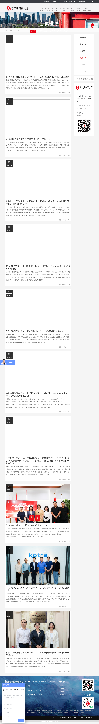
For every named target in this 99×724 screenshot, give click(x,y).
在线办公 (61, 689)
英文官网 (61, 695)
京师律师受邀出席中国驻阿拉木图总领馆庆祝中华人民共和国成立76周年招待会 (38, 267)
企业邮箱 (61, 692)
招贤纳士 (79, 9)
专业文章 (83, 71)
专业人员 (71, 9)
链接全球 (18, 30)
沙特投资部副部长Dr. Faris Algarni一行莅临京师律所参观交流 (35, 330)
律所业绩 (83, 44)
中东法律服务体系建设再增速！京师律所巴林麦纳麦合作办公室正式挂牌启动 (37, 653)
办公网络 (87, 9)
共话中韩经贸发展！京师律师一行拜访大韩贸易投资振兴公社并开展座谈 (37, 589)
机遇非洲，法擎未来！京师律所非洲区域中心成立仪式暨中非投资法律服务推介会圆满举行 (37, 202)
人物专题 (83, 65)
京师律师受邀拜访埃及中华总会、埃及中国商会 (28, 138)
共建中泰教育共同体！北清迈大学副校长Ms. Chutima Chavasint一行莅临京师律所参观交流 (37, 394)
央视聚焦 (83, 51)
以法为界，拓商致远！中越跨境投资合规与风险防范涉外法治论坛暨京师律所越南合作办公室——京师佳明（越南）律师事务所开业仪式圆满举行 (37, 461)
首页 (42, 9)
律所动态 (83, 37)
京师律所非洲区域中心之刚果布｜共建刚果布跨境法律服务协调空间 (37, 76)
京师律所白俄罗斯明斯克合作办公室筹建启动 (27, 525)
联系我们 (61, 685)
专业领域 (62, 9)
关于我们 (47, 9)
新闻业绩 (55, 9)
